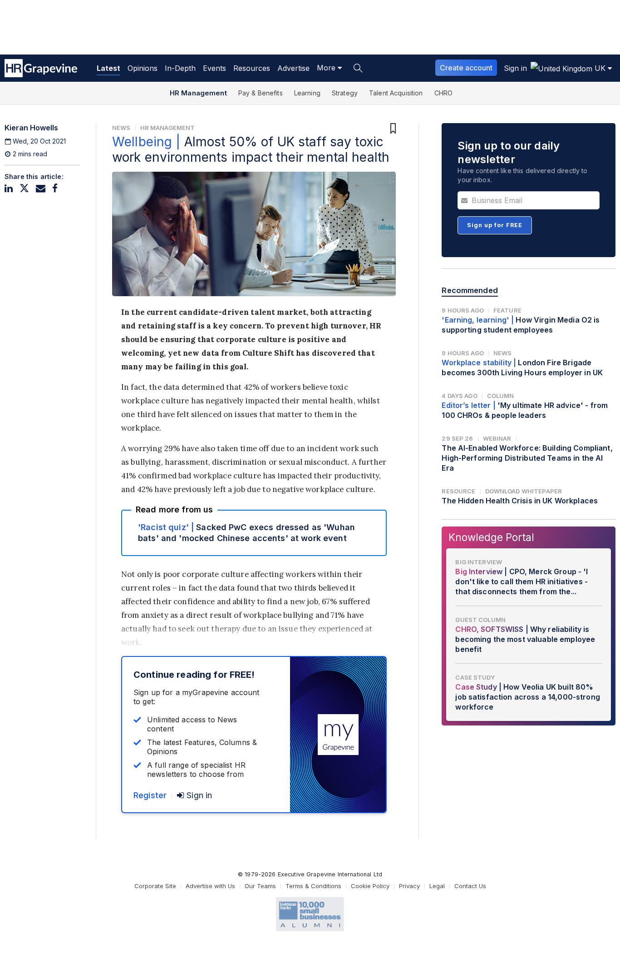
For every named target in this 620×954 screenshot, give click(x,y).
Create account (466, 67)
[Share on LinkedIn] (9, 188)
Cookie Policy (370, 885)
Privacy (409, 885)
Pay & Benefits (260, 93)
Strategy (345, 93)
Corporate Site (155, 885)
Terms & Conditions (313, 885)
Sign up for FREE (494, 225)
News (121, 127)
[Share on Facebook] (55, 188)
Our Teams (260, 885)
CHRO (443, 93)
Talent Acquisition (396, 93)
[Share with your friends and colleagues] (40, 188)
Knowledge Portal (491, 537)
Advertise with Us (210, 885)
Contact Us (470, 885)
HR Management (198, 93)
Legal (437, 885)
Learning (307, 93)
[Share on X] (24, 188)
